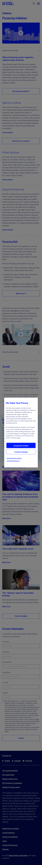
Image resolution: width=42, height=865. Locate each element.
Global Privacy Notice (14, 458)
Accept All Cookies (21, 446)
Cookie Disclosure (13, 461)
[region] (21, 433)
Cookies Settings (21, 452)
